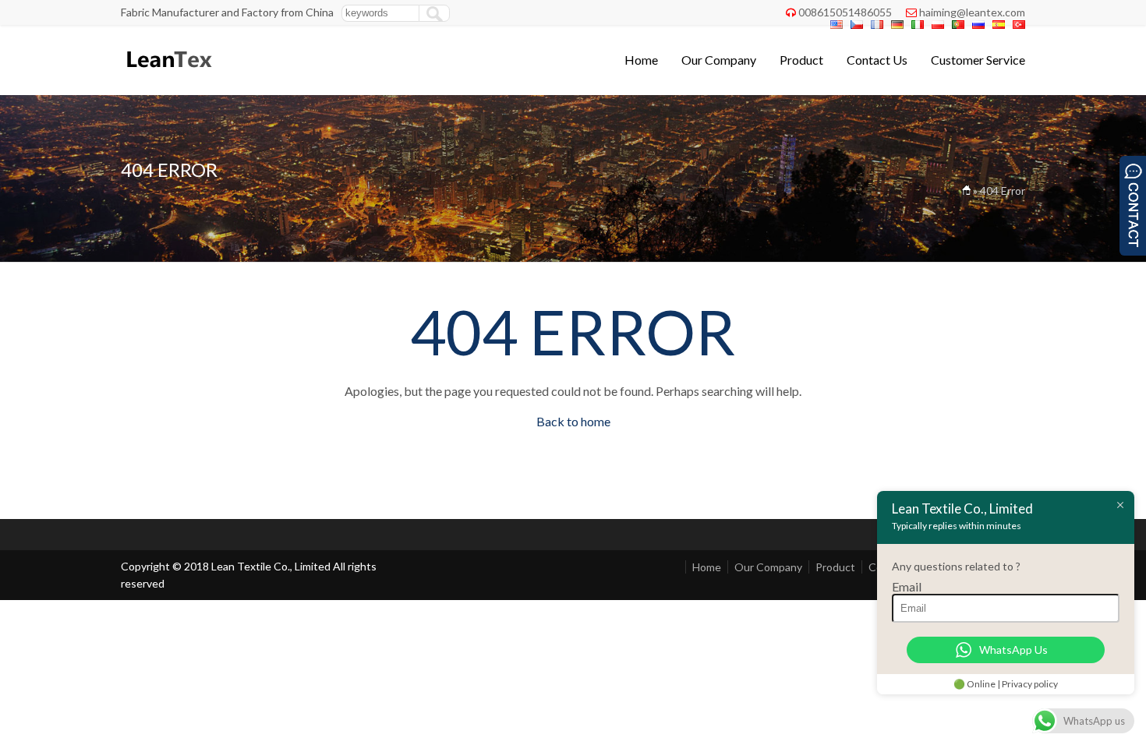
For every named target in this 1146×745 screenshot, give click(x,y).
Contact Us (877, 59)
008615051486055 (845, 12)
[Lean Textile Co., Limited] (168, 74)
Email (906, 586)
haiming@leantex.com (972, 12)
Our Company (718, 59)
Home (641, 59)
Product (801, 59)
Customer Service (978, 59)
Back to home (573, 421)
